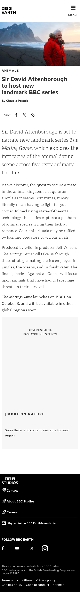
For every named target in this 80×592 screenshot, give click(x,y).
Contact (12, 490)
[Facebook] (5, 548)
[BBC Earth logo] (9, 11)
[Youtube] (19, 548)
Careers (12, 512)
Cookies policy (12, 585)
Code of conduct (37, 585)
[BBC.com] (10, 481)
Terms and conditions (17, 580)
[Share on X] (24, 115)
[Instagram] (45, 548)
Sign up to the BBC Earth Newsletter (32, 523)
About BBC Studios (20, 501)
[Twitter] (32, 548)
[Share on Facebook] (16, 115)
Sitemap (58, 585)
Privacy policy (46, 580)
